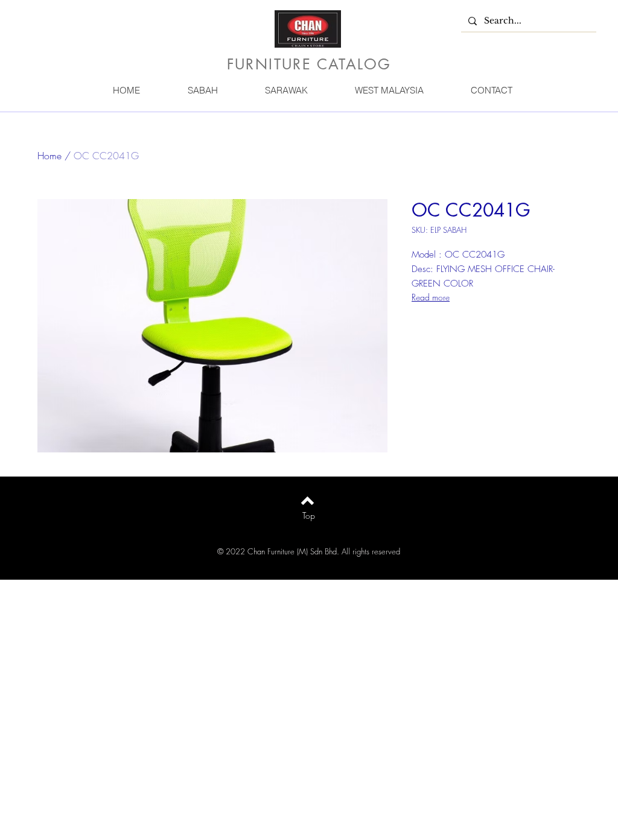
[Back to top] (307, 501)
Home (49, 155)
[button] (202, 90)
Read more (431, 297)
